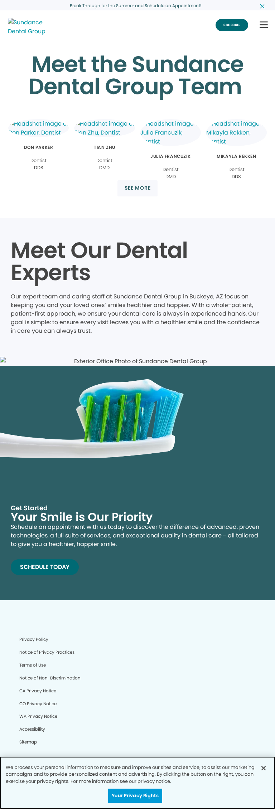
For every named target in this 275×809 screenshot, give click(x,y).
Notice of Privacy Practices (46, 652)
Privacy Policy (33, 639)
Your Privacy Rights (135, 795)
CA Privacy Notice (37, 691)
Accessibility (32, 729)
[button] (264, 25)
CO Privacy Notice (38, 704)
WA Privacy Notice (38, 716)
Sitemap (28, 742)
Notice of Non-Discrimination (50, 678)
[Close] (263, 768)
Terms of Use (32, 665)
